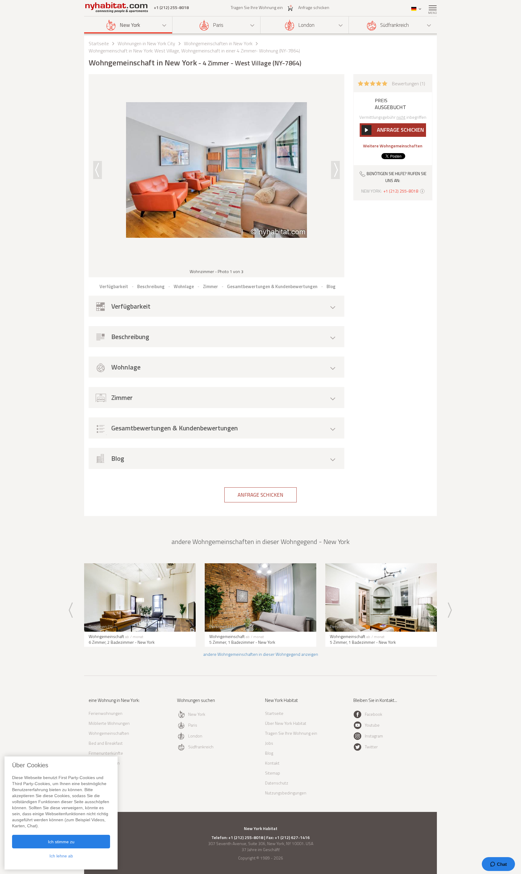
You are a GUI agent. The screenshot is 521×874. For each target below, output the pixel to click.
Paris (218, 25)
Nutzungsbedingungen (285, 793)
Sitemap (272, 773)
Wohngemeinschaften (109, 733)
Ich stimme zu (61, 841)
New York (130, 25)
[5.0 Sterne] (373, 82)
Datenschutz (276, 783)
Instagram (374, 736)
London (306, 25)
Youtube (372, 725)
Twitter (371, 747)
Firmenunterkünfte (106, 753)
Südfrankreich (394, 25)
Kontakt (272, 763)
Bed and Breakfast (106, 743)
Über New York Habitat (285, 723)
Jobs (269, 743)
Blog (269, 753)
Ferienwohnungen (105, 713)
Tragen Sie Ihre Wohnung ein (257, 7)
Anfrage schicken (313, 7)
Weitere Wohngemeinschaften (392, 146)
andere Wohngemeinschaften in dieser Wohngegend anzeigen (260, 654)
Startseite (99, 43)
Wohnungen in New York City (146, 43)
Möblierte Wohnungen (109, 723)
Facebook (373, 714)
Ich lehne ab (61, 856)
